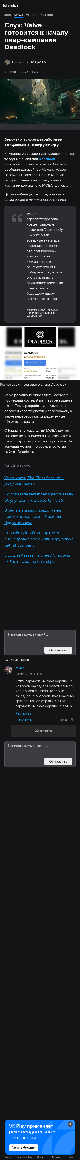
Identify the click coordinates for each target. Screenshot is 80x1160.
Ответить (24, 720)
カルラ (20, 668)
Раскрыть (23, 713)
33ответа (43, 731)
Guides (47, 14)
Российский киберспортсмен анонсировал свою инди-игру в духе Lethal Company (39, 539)
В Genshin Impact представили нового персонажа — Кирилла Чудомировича (33, 516)
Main (7, 14)
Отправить (58, 650)
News (18, 14)
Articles (32, 14)
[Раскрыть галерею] (40, 353)
